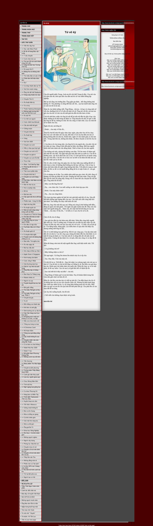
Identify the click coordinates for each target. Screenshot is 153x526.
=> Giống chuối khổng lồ (30, 408)
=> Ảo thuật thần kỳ (28, 102)
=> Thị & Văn (26, 161)
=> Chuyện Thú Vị (27, 99)
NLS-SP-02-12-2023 (28, 497)
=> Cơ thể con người (29, 119)
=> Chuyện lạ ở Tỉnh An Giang (31, 214)
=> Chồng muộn (27, 128)
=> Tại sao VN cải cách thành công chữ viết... (31, 62)
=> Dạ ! (24, 82)
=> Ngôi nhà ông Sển (28, 204)
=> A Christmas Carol (29, 327)
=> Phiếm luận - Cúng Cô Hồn (31, 201)
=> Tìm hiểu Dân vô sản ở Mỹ (31, 76)
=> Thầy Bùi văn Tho (28, 457)
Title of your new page (29, 520)
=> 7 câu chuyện (27, 56)
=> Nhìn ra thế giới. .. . (29, 424)
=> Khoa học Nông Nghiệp (30, 430)
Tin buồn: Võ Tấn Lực (29, 516)
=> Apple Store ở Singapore (31, 254)
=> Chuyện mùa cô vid (29, 447)
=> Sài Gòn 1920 (27, 141)
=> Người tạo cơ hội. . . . (30, 477)
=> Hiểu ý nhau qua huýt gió (31, 148)
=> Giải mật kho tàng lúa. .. (31, 421)
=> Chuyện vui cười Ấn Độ (30, 158)
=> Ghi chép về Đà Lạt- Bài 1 (31, 251)
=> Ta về (24, 301)
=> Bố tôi (25, 191)
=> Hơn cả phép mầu (29, 188)
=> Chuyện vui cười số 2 (30, 151)
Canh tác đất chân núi (29, 490)
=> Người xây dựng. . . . (30, 440)
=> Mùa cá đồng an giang (30, 414)
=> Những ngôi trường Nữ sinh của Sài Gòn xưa (30, 112)
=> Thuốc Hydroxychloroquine (31, 109)
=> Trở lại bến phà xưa (29, 474)
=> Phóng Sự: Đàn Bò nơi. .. (31, 444)
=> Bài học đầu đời (28, 248)
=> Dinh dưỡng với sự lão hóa (32, 311)
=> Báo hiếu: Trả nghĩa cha (30, 241)
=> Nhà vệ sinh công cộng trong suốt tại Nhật (30, 211)
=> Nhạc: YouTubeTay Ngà (30, 164)
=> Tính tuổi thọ (27, 384)
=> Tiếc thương (27, 361)
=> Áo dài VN (26, 115)
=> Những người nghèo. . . (30, 437)
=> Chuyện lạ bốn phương (30, 368)
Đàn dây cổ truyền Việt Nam (31, 494)
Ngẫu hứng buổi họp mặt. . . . (31, 507)
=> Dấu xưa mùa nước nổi (30, 321)
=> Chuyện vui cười (28, 145)
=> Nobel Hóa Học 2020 (29, 347)
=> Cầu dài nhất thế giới (29, 125)
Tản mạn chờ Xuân (28, 510)
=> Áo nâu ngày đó (28, 244)
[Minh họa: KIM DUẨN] (70, 90)
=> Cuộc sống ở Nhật (29, 261)
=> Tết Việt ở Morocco (29, 404)
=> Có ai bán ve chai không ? (31, 344)
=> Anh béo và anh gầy (29, 307)
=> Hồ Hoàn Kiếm (27, 331)
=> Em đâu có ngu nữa (29, 224)
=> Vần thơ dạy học (28, 46)
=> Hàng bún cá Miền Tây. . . (31, 394)
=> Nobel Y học (27, 351)
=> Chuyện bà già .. (28, 298)
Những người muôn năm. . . (31, 500)
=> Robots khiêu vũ (28, 277)
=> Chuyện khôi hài (28, 132)
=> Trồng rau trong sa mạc (30, 324)
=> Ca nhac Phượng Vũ (29, 391)
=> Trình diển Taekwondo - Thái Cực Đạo (30, 398)
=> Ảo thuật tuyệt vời (29, 207)
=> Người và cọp (27, 281)
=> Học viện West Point (29, 49)
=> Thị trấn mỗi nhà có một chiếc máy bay (30, 217)
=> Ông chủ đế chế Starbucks (31, 92)
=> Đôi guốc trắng (27, 287)
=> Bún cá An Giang (28, 411)
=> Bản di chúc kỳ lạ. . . (29, 184)
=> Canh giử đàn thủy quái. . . (31, 374)
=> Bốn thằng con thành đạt (31, 304)
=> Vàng (24, 138)
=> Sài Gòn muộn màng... (30, 89)
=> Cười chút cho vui (29, 59)
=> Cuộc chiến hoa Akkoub (30, 122)
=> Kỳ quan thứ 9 (27, 69)
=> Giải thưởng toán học (30, 264)
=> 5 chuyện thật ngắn (29, 234)
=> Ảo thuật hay (27, 135)
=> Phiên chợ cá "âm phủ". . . (31, 464)
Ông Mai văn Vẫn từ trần (30, 503)
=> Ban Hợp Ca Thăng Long (31, 274)
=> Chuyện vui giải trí (29, 155)
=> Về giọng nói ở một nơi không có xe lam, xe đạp (30, 317)
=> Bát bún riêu (27, 194)
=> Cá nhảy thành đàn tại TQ (31, 86)
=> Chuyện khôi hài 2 (29, 174)
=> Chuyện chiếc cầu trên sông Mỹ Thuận (30, 341)
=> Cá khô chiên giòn (29, 417)
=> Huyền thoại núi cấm (29, 401)
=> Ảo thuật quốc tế (28, 231)
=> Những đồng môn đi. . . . (31, 460)
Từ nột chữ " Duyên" (28, 513)
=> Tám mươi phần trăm (30, 171)
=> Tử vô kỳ (26, 105)
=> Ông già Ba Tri (27, 427)
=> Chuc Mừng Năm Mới (30, 381)
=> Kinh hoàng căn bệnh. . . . (31, 257)
